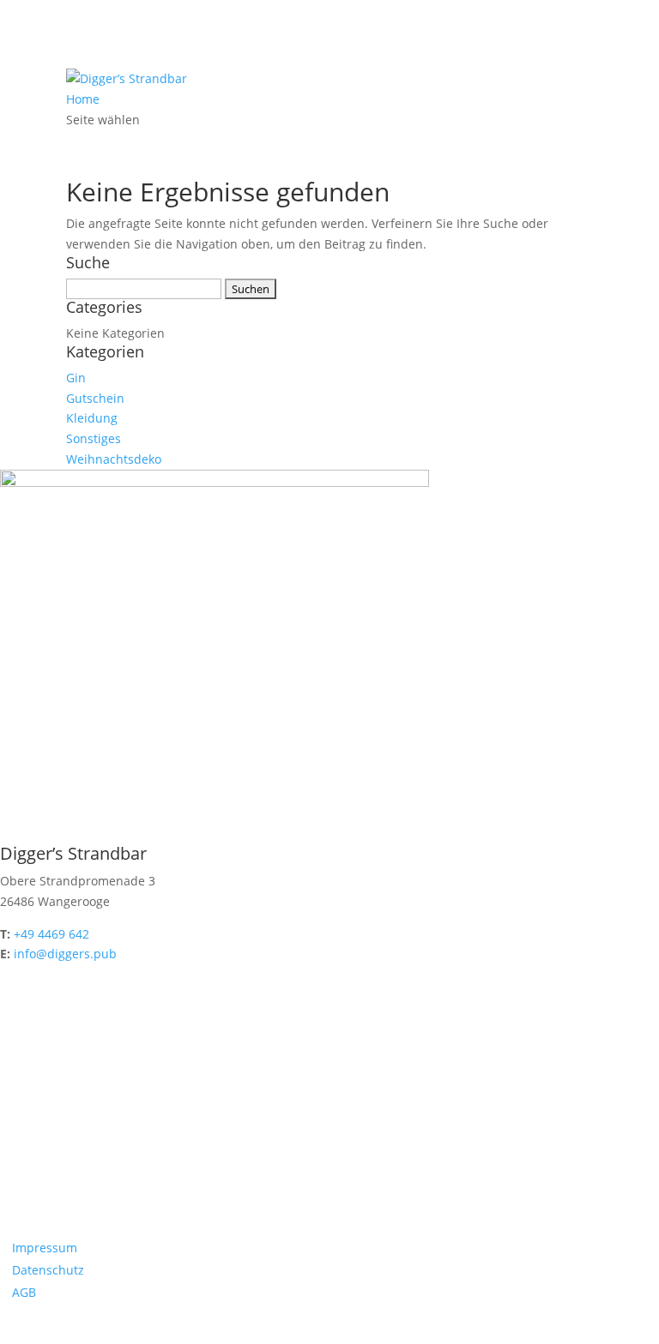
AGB (24, 1292)
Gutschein (95, 398)
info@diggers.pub (65, 953)
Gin (76, 377)
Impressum (44, 1247)
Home (83, 99)
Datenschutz (48, 1270)
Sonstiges (93, 438)
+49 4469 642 (51, 934)
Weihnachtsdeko (113, 459)
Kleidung (92, 418)
